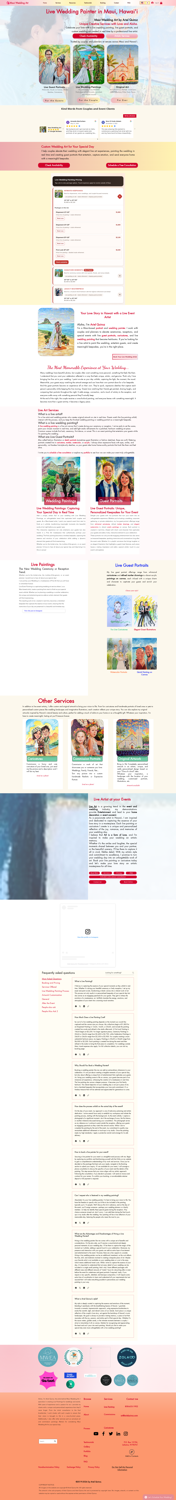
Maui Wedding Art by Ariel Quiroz (116, 20)
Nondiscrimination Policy (48, 1467)
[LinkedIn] (118, 1433)
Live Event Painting (25, 586)
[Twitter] (111, 1433)
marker (68, 442)
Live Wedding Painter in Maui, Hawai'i (92, 11)
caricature (61, 442)
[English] (142, 2)
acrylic (87, 442)
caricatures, (123, 335)
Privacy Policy (94, 1467)
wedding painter (117, 328)
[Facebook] (103, 1433)
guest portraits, (109, 335)
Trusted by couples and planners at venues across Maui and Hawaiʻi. (104, 41)
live (136, 335)
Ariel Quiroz (97, 324)
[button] (161, 2)
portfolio (87, 452)
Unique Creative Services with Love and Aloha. (108, 24)
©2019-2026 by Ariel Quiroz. (89, 1481)
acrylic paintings (113, 527)
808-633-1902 (131, 1406)
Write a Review (130, 116)
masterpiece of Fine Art (49, 581)
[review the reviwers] (95, 122)
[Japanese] (147, 2)
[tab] (55, 978)
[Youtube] (96, 1433)
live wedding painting (48, 426)
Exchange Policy (73, 1467)
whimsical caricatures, (102, 524)
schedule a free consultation (60, 452)
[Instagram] (125, 1433)
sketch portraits (70, 440)
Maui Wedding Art (19, 2)
